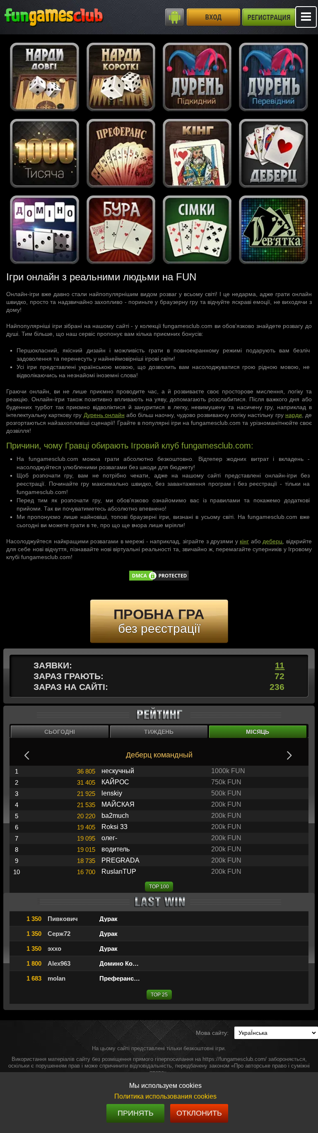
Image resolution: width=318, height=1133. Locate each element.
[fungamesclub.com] (70, 16)
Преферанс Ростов (128, 978)
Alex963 (59, 963)
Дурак (108, 918)
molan (56, 978)
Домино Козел (121, 963)
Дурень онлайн (104, 415)
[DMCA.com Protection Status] (159, 579)
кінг (244, 541)
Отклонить (199, 1113)
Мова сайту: (212, 1033)
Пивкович (63, 919)
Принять (136, 1113)
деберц (272, 541)
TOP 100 (159, 887)
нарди (293, 415)
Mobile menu (306, 17)
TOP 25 (159, 995)
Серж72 (59, 934)
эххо (54, 948)
